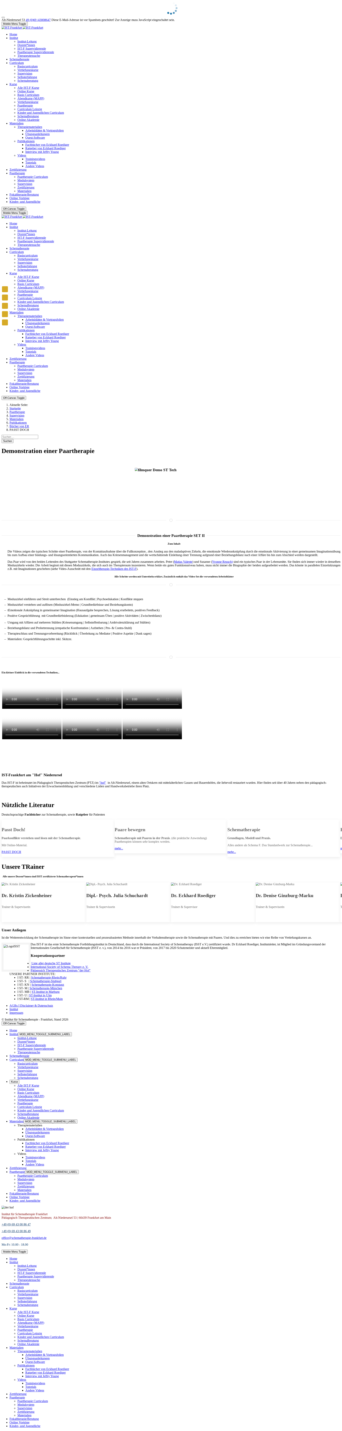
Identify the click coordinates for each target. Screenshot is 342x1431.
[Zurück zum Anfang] (3, 17)
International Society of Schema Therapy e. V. (59, 967)
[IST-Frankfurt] (22, 27)
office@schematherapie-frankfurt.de (24, 1238)
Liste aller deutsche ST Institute (51, 963)
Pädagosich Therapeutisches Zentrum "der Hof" (61, 970)
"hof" (102, 782)
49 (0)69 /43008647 (38, 20)
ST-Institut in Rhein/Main (47, 999)
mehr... (119, 848)
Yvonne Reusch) (222, 561)
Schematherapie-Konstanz (47, 984)
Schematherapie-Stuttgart (45, 981)
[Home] (5, 289)
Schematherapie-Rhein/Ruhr (48, 977)
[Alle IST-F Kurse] (5, 306)
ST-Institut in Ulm (40, 995)
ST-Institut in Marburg (46, 991)
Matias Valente (183, 561)
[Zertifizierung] (5, 314)
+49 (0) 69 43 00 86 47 (16, 1224)
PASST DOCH (11, 852)
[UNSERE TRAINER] (5, 322)
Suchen (7, 441)
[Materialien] (5, 297)
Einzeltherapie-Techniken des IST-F (113, 569)
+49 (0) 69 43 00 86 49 (16, 1231)
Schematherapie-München (45, 988)
